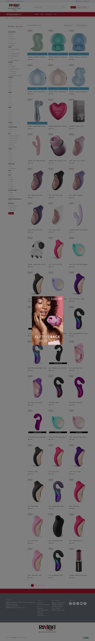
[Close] (61, 298)
